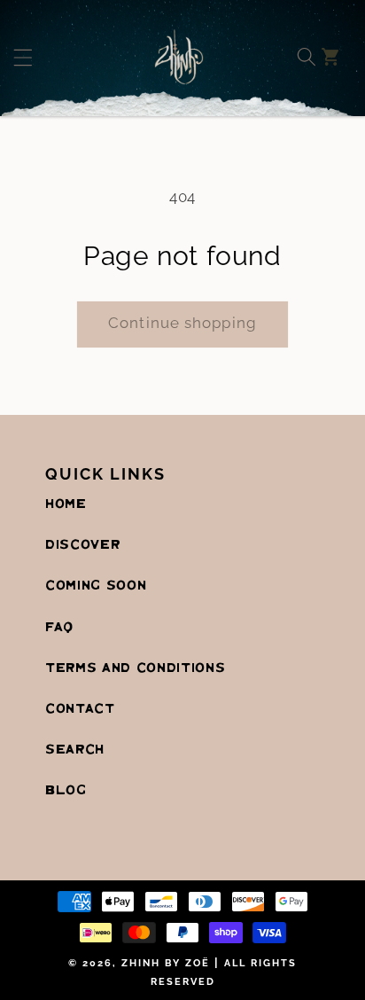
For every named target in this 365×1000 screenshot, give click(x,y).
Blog (66, 791)
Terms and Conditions (135, 668)
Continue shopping (182, 323)
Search (75, 750)
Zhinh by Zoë (165, 963)
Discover (82, 545)
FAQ (59, 627)
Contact (80, 709)
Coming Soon (95, 586)
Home (66, 504)
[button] (46, 56)
